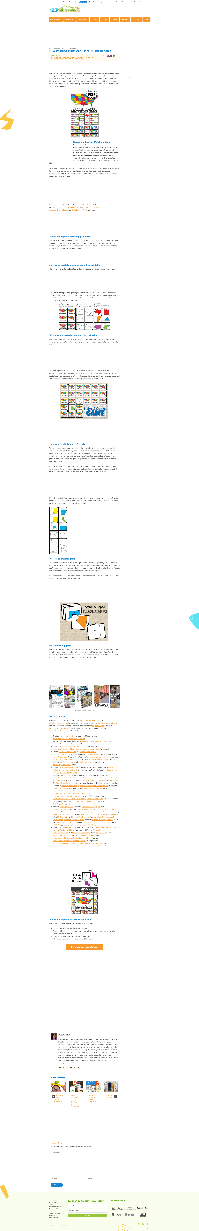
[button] (85, 627)
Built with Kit (113, 614)
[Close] (124, 593)
